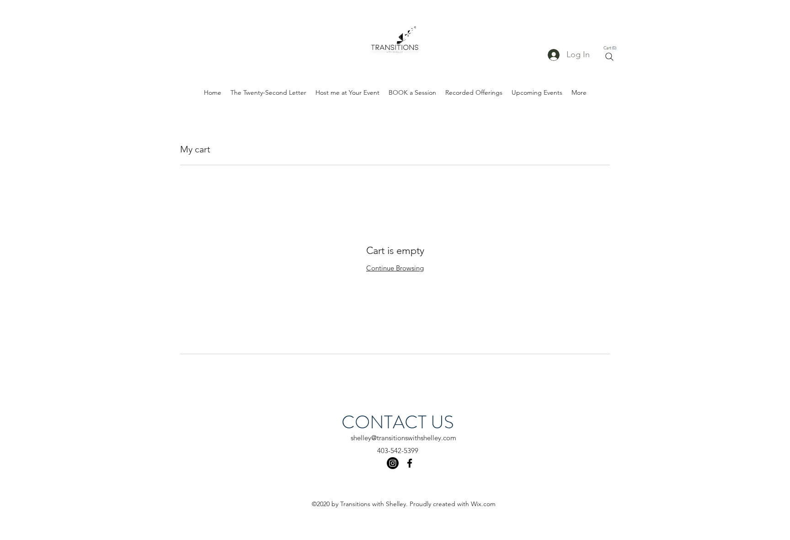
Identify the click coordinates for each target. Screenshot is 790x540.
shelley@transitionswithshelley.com (403, 437)
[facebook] (410, 463)
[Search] (609, 56)
